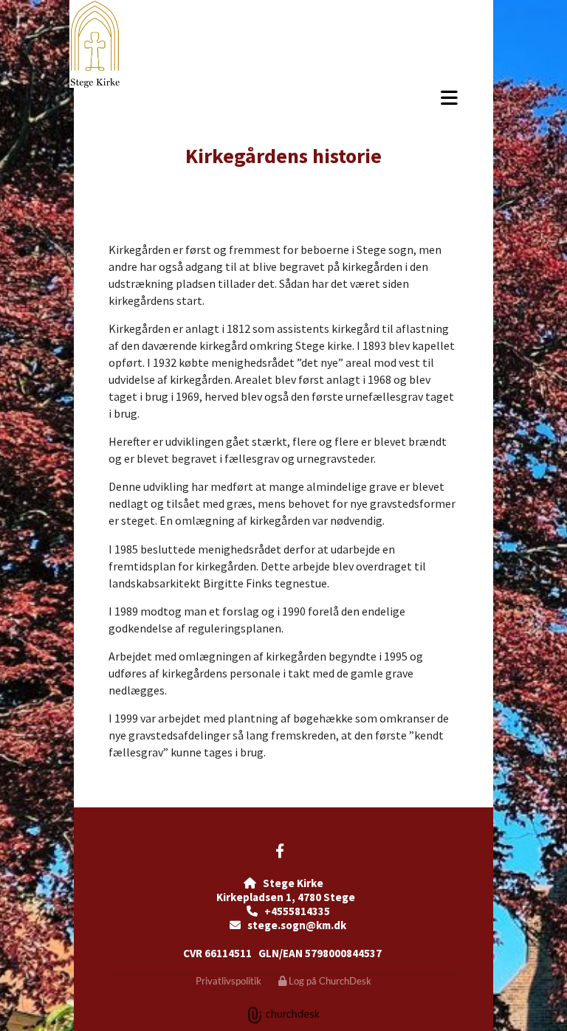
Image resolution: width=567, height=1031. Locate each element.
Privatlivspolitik (228, 981)
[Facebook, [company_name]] (280, 850)
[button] (330, 97)
